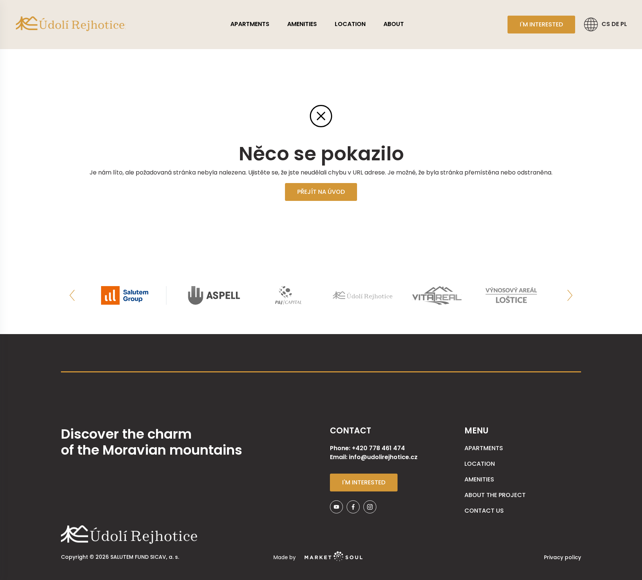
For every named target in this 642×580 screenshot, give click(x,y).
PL (623, 24)
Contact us (484, 510)
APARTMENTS (483, 448)
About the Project (495, 495)
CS (607, 24)
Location (350, 24)
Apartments (249, 24)
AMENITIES (302, 24)
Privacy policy (562, 557)
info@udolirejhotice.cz (383, 457)
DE (616, 24)
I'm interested (541, 24)
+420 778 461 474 (378, 448)
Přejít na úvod (321, 192)
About (393, 24)
